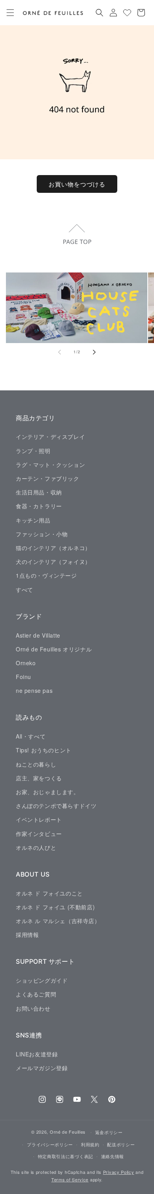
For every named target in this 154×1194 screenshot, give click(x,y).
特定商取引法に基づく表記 (65, 1156)
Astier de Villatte (38, 635)
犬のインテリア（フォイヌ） (53, 561)
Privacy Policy (118, 1172)
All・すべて (30, 736)
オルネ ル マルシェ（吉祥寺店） (58, 921)
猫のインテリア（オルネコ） (53, 548)
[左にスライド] (59, 352)
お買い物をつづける (77, 184)
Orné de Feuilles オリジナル (54, 649)
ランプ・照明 (33, 451)
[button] (10, 12)
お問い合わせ (33, 1008)
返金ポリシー (109, 1132)
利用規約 (90, 1144)
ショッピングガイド (42, 980)
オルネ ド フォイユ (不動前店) (55, 907)
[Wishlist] (127, 12)
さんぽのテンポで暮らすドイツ (56, 806)
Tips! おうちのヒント (43, 750)
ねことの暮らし (36, 764)
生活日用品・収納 (39, 492)
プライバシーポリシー (50, 1144)
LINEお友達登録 (37, 1054)
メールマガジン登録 (42, 1068)
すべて (24, 589)
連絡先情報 (112, 1156)
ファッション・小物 (42, 534)
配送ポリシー (121, 1144)
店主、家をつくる (39, 778)
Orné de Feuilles (68, 1132)
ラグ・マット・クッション (50, 464)
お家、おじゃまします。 (47, 792)
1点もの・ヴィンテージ (46, 575)
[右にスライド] (94, 352)
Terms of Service (69, 1179)
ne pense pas (34, 690)
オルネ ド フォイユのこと (49, 893)
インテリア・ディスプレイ (50, 436)
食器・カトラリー (39, 506)
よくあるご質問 (36, 994)
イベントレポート (39, 819)
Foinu (23, 677)
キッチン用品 (33, 520)
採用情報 (27, 934)
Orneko (26, 663)
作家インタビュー (39, 834)
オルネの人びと (36, 847)
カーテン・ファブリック (47, 478)
